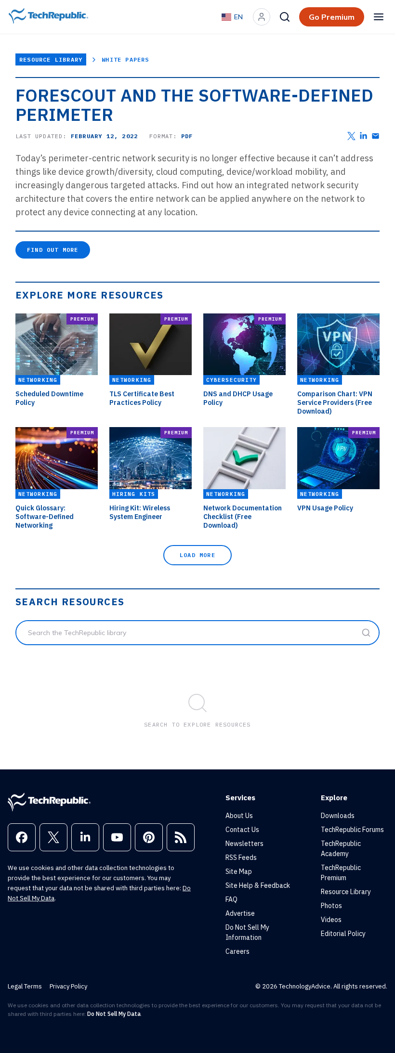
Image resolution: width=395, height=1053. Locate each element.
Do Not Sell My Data (114, 1013)
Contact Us (242, 829)
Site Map (238, 871)
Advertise (240, 913)
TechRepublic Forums (352, 829)
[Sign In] (261, 17)
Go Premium (332, 17)
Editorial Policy (343, 933)
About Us (239, 815)
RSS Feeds (241, 857)
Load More (197, 555)
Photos (331, 905)
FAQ (231, 899)
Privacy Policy (68, 986)
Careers (237, 951)
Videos (331, 919)
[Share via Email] (375, 136)
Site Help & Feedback (257, 885)
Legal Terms (25, 986)
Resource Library (50, 59)
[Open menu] (378, 17)
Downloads (338, 815)
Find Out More (53, 249)
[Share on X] (351, 136)
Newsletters (244, 843)
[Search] (284, 17)
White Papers (125, 59)
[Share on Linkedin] (363, 136)
